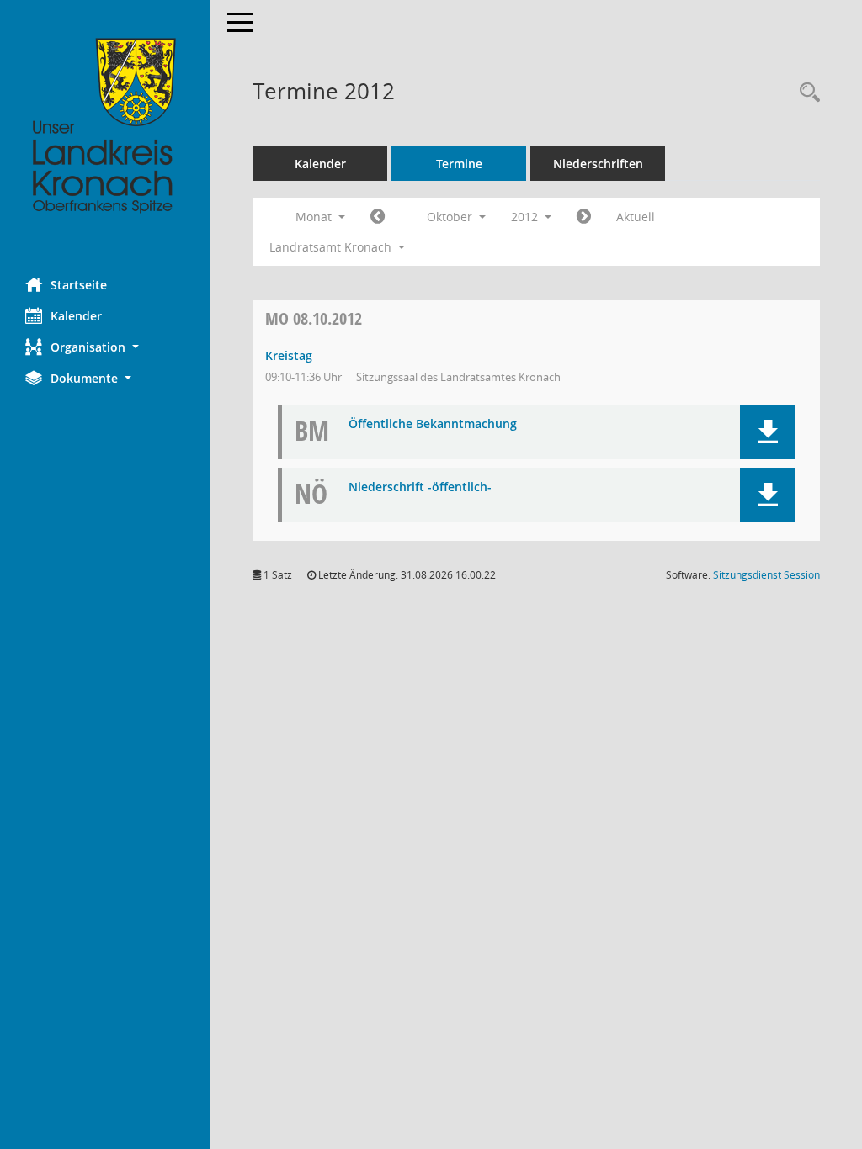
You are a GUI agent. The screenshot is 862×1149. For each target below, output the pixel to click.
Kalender (76, 316)
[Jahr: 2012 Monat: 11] (584, 217)
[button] (105, 347)
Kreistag (288, 355)
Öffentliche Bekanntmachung (433, 424)
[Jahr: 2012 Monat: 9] (377, 217)
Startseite (79, 285)
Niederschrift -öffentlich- (420, 487)
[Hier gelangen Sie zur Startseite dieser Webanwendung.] (105, 126)
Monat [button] (315, 217)
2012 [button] (526, 217)
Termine (459, 164)
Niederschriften (598, 164)
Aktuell (635, 217)
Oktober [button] (451, 217)
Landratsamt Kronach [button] (332, 247)
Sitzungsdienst (766, 575)
